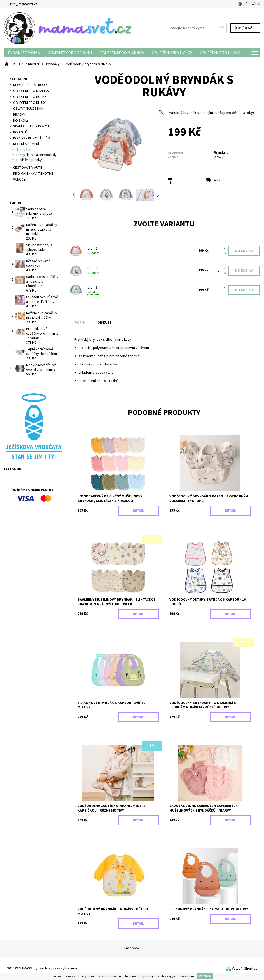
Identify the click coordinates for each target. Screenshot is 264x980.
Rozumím (204, 976)
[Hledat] (222, 28)
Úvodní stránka (24, 53)
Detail (138, 510)
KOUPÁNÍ (20, 132)
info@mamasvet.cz (23, 4)
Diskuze (104, 322)
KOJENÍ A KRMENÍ (26, 144)
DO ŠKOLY (20, 120)
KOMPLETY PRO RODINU (70, 53)
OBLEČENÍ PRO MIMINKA (122, 53)
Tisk (171, 182)
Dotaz (217, 180)
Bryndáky (221, 152)
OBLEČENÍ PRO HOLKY (172, 53)
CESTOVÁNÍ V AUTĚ (27, 167)
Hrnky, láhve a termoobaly (36, 154)
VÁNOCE (19, 179)
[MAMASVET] (68, 28)
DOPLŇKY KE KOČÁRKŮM (31, 138)
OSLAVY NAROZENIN (28, 108)
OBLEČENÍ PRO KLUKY (220, 53)
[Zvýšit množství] (226, 248)
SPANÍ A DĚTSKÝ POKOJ (31, 126)
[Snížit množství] (226, 253)
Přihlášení (252, 4)
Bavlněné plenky (29, 160)
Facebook (132, 948)
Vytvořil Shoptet (244, 968)
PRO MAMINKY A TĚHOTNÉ (33, 173)
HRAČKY (19, 114)
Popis (80, 322)
